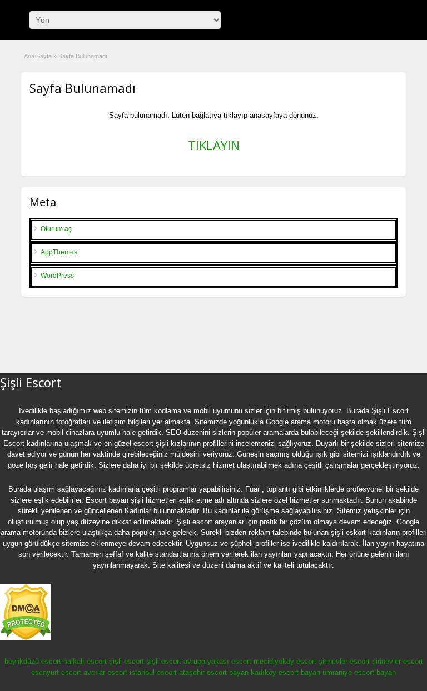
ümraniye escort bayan (359, 672)
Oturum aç (56, 229)
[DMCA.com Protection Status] (25, 638)
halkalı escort (85, 661)
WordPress (57, 275)
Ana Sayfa (38, 56)
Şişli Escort (390, 411)
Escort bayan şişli (114, 500)
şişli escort (126, 661)
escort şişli (150, 443)
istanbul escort (153, 672)
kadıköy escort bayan (285, 672)
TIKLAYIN (214, 145)
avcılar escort (105, 672)
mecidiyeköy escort (285, 661)
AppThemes (59, 252)
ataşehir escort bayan (214, 672)
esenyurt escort (56, 672)
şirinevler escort (344, 661)
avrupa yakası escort (217, 661)
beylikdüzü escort (32, 661)
